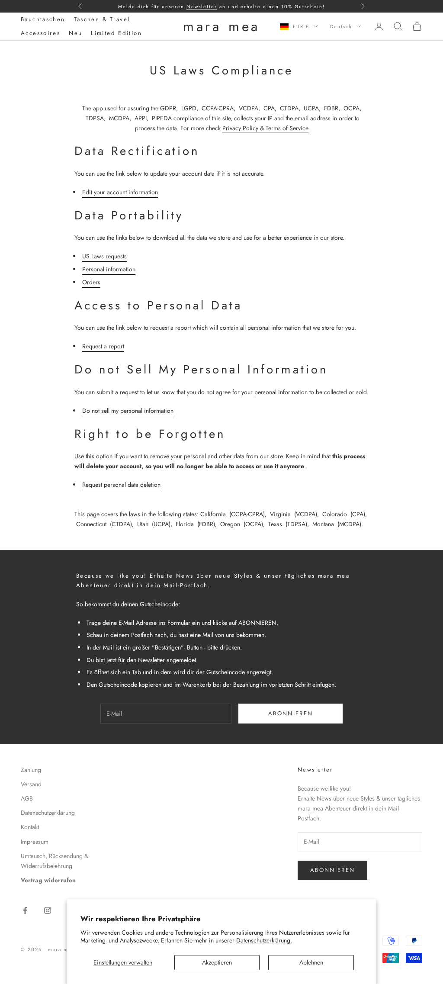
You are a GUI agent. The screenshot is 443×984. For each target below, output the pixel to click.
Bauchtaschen (43, 19)
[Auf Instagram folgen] (47, 910)
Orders (91, 282)
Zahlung (31, 769)
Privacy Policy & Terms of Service (265, 128)
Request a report (103, 346)
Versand (31, 784)
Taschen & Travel (102, 19)
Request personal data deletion (121, 484)
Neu (75, 33)
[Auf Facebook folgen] (25, 910)
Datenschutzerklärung (48, 812)
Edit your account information (120, 192)
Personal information (108, 269)
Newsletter (201, 6)
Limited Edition (116, 33)
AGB (27, 798)
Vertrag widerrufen (48, 880)
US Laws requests (104, 256)
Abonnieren (290, 713)
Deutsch (341, 26)
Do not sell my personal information (127, 410)
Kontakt (30, 827)
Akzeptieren (217, 962)
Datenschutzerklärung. (264, 940)
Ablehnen (311, 962)
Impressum (34, 841)
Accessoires (40, 33)
